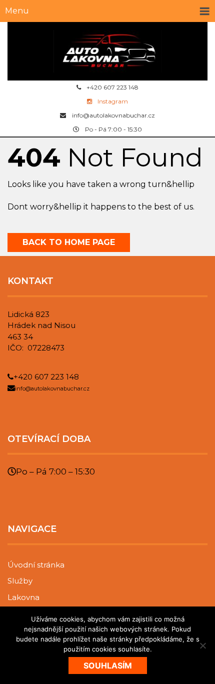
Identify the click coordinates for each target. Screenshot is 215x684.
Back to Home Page (68, 242)
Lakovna (24, 597)
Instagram (113, 101)
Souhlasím (108, 665)
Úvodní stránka (36, 565)
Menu (17, 11)
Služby (20, 581)
